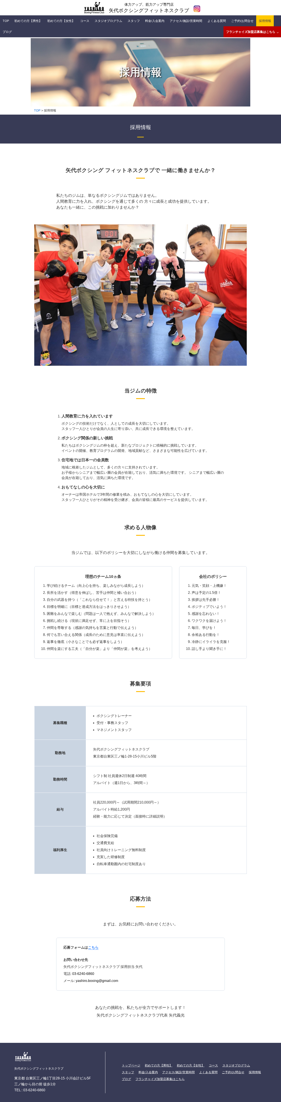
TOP (6, 21)
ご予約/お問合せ (242, 21)
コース (84, 21)
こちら (93, 947)
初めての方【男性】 (28, 21)
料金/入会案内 (154, 21)
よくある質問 (216, 21)
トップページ (131, 1065)
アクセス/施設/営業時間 (186, 21)
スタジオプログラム (108, 21)
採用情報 (265, 21)
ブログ (7, 32)
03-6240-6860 (83, 974)
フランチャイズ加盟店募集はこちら (250, 32)
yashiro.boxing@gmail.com (97, 981)
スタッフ (134, 21)
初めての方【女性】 (61, 21)
